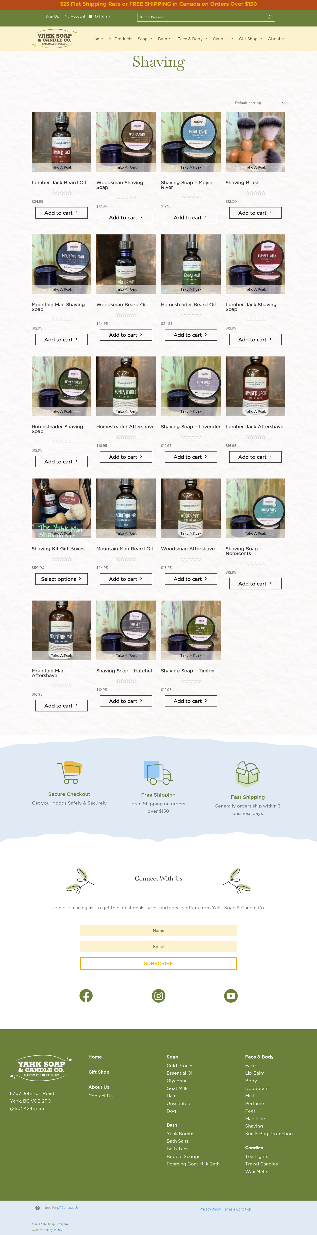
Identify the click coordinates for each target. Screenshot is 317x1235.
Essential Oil (180, 1072)
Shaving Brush (243, 182)
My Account (75, 16)
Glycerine (177, 1080)
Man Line (255, 1118)
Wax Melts (256, 1171)
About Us (98, 1087)
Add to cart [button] (58, 213)
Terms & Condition (237, 1209)
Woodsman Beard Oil (121, 304)
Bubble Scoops (183, 1156)
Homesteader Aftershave (125, 426)
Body (251, 1080)
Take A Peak (61, 167)
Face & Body (190, 38)
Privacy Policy (210, 1209)
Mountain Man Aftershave (48, 673)
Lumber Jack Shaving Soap (251, 307)
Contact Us (100, 1095)
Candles (221, 38)
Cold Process (181, 1065)
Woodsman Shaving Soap (119, 185)
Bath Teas (177, 1148)
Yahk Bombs (180, 1133)
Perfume (254, 1103)
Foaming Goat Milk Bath (193, 1163)
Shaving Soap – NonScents (244, 551)
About (274, 38)
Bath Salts (178, 1140)
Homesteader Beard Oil (188, 304)
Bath (162, 38)
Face (250, 1065)
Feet (250, 1110)
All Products (120, 38)
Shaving (254, 1125)
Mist (249, 1095)
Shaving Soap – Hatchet (124, 670)
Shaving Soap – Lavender (191, 426)
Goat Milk (177, 1088)
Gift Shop (248, 38)
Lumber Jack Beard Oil (59, 182)
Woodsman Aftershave (188, 548)
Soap (143, 38)
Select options (58, 579)
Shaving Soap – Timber (188, 670)
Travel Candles (261, 1163)
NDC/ (58, 1230)
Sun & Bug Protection (269, 1133)
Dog (171, 1110)
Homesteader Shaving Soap (57, 429)
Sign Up (52, 16)
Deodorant (257, 1088)
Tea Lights (256, 1156)
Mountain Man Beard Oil (124, 548)
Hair (171, 1095)
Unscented (178, 1103)
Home (97, 38)
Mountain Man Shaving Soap (58, 307)
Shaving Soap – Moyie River (186, 185)
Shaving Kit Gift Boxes (58, 548)
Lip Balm (254, 1072)
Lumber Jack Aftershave (254, 426)
